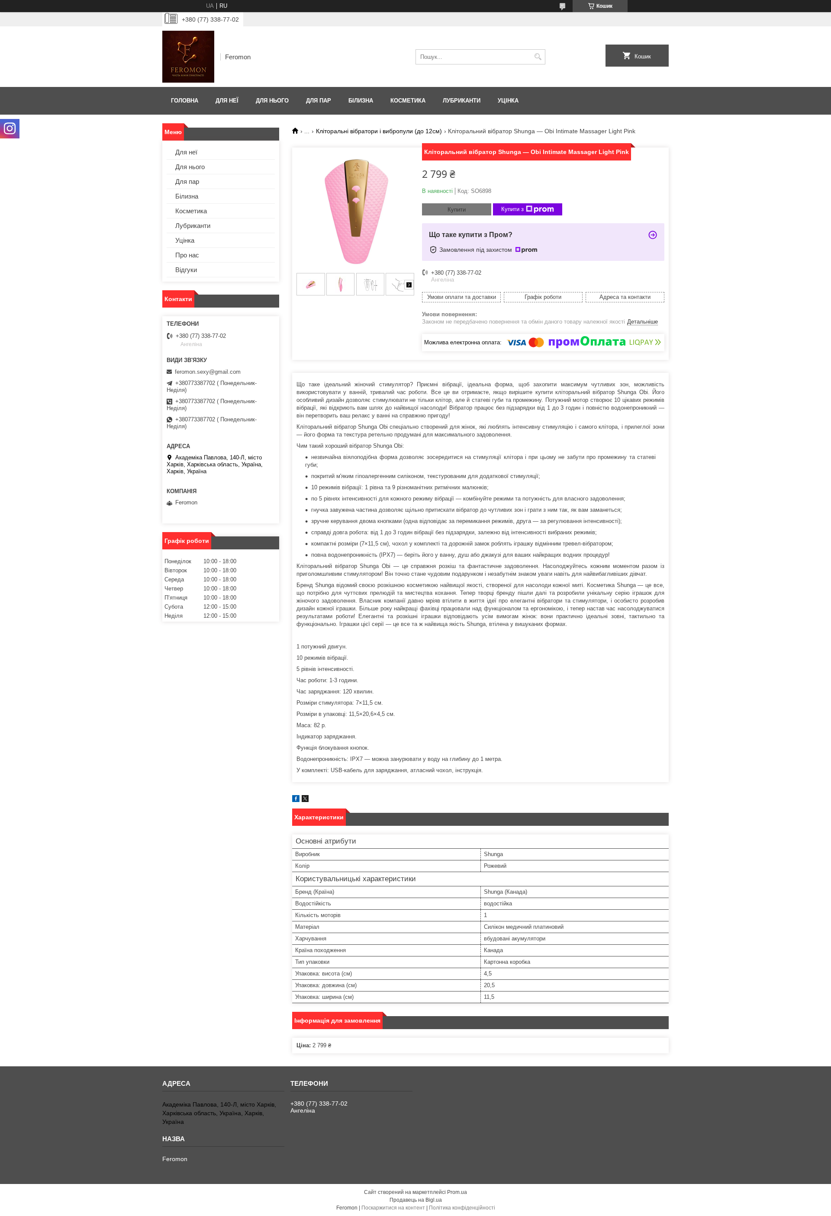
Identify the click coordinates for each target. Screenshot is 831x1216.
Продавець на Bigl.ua (416, 1200)
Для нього (272, 100)
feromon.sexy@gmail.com (208, 372)
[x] (305, 800)
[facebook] (296, 800)
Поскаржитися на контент (393, 1208)
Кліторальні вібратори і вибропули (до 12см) (379, 131)
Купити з (512, 209)
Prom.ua (457, 1192)
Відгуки (186, 269)
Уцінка (508, 100)
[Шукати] (537, 56)
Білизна (360, 100)
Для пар (318, 100)
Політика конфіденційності (462, 1208)
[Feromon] (188, 57)
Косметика (407, 100)
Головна (184, 100)
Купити (457, 209)
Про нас (187, 255)
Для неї (227, 100)
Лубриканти (461, 100)
